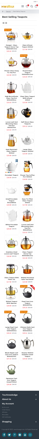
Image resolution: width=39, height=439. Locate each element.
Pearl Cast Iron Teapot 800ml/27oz (27, 303)
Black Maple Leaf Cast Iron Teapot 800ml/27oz (11, 354)
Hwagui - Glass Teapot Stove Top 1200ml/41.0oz (12, 47)
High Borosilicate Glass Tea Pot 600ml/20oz (11, 98)
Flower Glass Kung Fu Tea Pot (11, 71)
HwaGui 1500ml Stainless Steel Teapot (27, 354)
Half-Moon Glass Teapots (27, 123)
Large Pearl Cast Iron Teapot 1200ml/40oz (11, 329)
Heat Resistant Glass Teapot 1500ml (11, 151)
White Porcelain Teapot (12, 225)
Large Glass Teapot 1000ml (27, 150)
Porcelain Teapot (11, 175)
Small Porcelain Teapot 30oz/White (11, 200)
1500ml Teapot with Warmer (11, 302)
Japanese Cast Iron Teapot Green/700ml (11, 380)
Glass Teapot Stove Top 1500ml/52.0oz (27, 253)
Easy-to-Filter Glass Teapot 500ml (27, 200)
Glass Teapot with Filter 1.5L (11, 278)
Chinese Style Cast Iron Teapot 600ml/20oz (27, 329)
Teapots (8, 11)
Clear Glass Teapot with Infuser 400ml (27, 98)
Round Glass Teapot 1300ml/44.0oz (27, 72)
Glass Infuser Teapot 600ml (27, 46)
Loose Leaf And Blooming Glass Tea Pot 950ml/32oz (27, 227)
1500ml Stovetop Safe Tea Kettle (27, 278)
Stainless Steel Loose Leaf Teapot (11, 253)
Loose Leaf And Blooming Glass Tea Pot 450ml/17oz (12, 124)
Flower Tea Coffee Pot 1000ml (27, 176)
